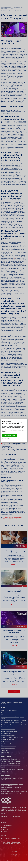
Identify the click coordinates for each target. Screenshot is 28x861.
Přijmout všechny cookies (9, 435)
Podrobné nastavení (6, 438)
